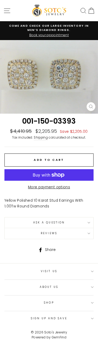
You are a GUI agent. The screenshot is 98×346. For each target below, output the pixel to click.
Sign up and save (49, 318)
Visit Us (49, 271)
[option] (49, 30)
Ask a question (49, 222)
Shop (49, 303)
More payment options (49, 187)
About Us (49, 287)
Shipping (41, 137)
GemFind (59, 337)
